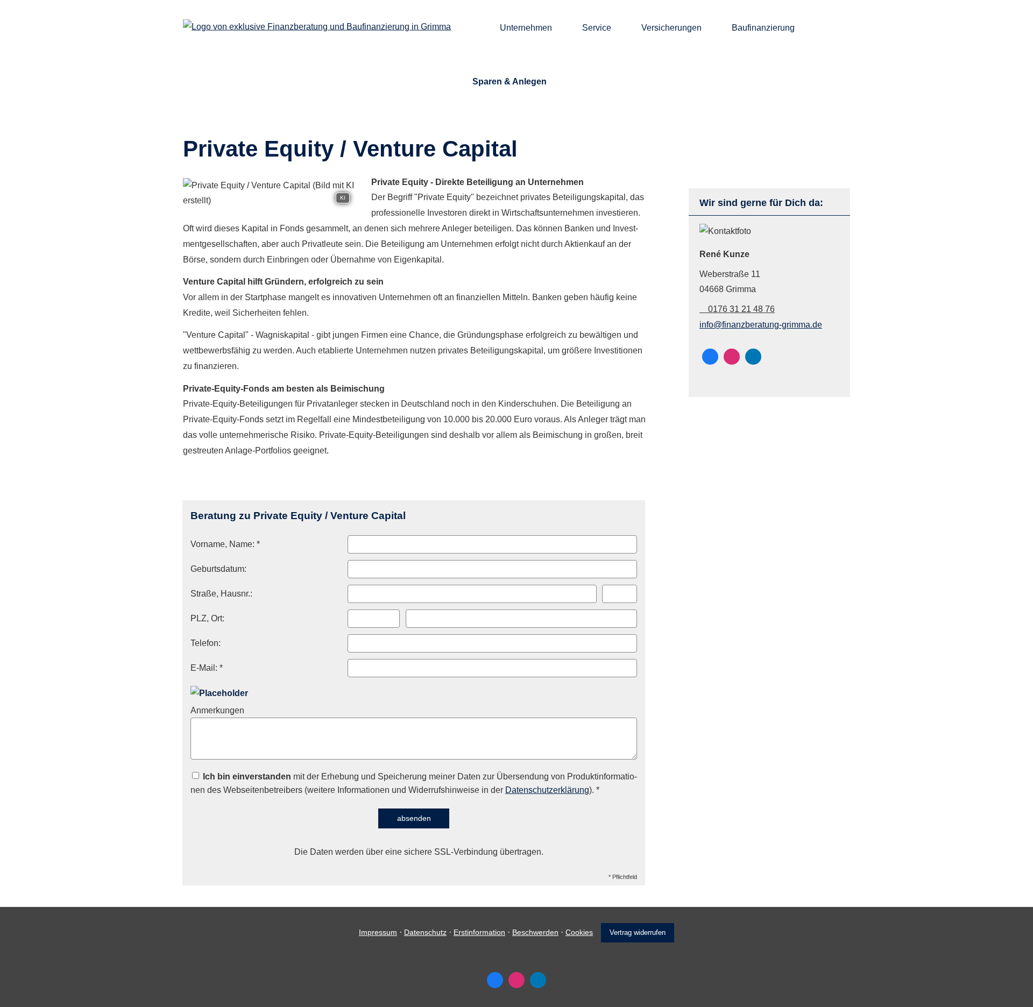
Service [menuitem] (596, 27)
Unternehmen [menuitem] (526, 27)
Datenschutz (425, 932)
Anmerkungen (217, 710)
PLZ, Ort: (207, 618)
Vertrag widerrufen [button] (638, 932)
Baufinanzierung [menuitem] (763, 27)
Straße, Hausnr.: (221, 593)
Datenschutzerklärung (547, 790)
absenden (414, 818)
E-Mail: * (206, 667)
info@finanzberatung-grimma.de (760, 324)
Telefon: (205, 643)
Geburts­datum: (218, 568)
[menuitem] (475, 27)
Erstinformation (479, 932)
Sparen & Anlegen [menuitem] (509, 81)
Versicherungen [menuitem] (671, 27)
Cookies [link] (579, 932)
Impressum (378, 932)
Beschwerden (535, 932)
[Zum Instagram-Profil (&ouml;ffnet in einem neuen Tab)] (732, 357)
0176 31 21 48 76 (741, 309)
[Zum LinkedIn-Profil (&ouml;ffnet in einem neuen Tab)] (753, 357)
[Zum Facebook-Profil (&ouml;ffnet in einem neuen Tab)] (710, 357)
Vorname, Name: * (225, 544)
